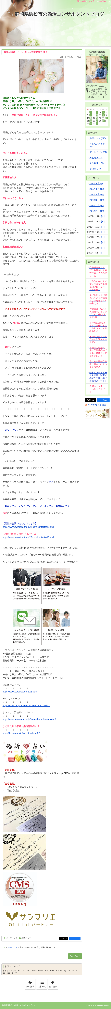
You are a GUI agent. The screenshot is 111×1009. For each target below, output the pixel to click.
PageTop (74, 956)
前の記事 (31, 983)
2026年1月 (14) (96, 211)
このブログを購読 (97, 405)
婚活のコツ (26, 938)
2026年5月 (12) (96, 189)
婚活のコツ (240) (97, 138)
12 (103, 115)
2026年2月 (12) (96, 205)
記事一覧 (42, 986)
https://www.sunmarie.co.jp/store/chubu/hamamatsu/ (29, 719)
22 (91, 121)
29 (91, 124)
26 (103, 121)
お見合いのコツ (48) (97, 145)
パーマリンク (11, 938)
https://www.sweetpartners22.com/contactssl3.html (28, 537)
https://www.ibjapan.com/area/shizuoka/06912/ (26, 705)
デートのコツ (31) (98, 152)
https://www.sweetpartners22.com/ (20, 691)
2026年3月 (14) (96, 200)
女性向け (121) (96, 163)
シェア (65, 938)
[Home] (4, 947)
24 (97, 121)
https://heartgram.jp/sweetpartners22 (21, 733)
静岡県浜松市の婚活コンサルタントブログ (59, 14)
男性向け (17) (95, 157)
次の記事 (53, 983)
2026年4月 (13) (96, 194)
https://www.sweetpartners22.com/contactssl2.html (28, 527)
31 (97, 124)
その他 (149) (95, 168)
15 (91, 118)
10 (97, 115)
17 (97, 118)
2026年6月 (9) (96, 183)
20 (106, 118)
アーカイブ (94, 178)
